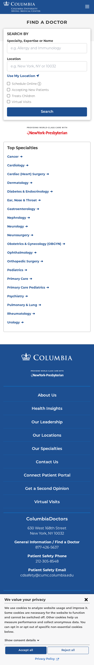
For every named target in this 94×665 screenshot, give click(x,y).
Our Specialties (47, 449)
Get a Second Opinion (47, 489)
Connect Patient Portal (47, 476)
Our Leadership (47, 422)
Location (14, 59)
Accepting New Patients (30, 90)
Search (47, 112)
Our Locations (47, 436)
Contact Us (47, 462)
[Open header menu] (87, 6)
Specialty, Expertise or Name (30, 41)
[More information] (39, 83)
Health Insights (47, 409)
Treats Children (23, 96)
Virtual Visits (21, 102)
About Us (47, 396)
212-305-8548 (47, 561)
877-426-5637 (47, 547)
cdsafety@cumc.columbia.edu (47, 575)
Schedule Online (24, 84)
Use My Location (23, 76)
